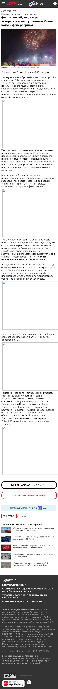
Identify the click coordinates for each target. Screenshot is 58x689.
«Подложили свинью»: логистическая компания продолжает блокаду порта (33, 529)
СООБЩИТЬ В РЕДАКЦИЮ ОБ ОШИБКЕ (22, 601)
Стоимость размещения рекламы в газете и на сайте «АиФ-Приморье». (27, 590)
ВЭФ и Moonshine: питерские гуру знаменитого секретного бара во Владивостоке (33, 547)
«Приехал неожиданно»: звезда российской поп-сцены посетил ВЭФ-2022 (33, 538)
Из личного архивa (29, 67)
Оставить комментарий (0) (29, 495)
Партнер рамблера (25, 675)
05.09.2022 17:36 (8, 11)
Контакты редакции (14, 585)
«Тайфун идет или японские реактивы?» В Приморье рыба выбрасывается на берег (30, 564)
